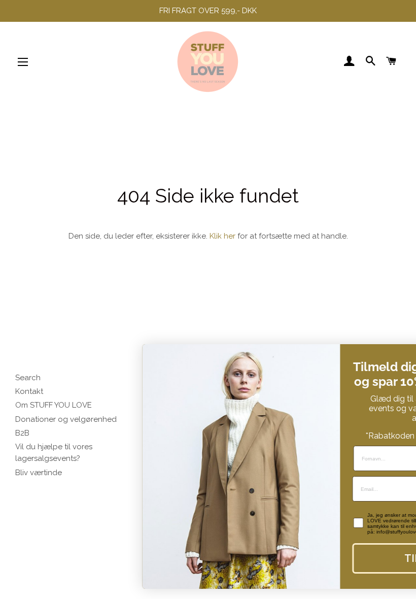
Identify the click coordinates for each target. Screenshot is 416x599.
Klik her (222, 236)
